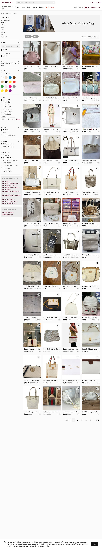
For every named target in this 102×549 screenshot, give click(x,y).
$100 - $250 (8, 109)
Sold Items (6, 168)
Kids (28, 7)
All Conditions (8, 144)
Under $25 (7, 102)
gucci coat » (6, 181)
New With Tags (8, 147)
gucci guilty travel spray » (10, 187)
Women (17, 7)
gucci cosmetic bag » (9, 185)
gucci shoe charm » (8, 199)
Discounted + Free (9, 135)
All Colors (6, 73)
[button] (20, 2)
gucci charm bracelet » (10, 201)
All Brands (6, 53)
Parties (41, 7)
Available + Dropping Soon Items (10, 162)
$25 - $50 (7, 104)
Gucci (8, 13)
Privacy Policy (44, 546)
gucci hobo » (6, 189)
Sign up (98, 2)
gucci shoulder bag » (9, 203)
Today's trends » (7, 214)
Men (23, 7)
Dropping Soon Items (10, 165)
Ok (95, 544)
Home (35, 7)
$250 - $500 (8, 112)
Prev (67, 420)
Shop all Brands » (8, 212)
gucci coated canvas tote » (11, 183)
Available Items (8, 158)
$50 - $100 (7, 107)
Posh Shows (50, 7)
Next (97, 420)
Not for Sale (7, 171)
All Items (6, 130)
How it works (78, 7)
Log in (92, 2)
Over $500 (7, 114)
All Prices (6, 100)
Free (4, 132)
